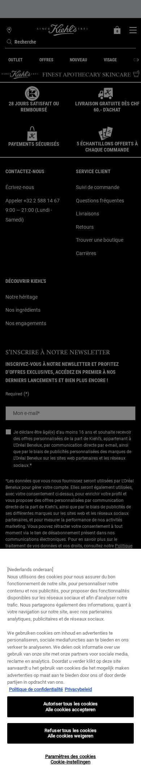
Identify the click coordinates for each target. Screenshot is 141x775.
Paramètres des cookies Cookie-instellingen (70, 759)
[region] (70, 662)
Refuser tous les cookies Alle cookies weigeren (70, 733)
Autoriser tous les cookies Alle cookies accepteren (70, 706)
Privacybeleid (78, 689)
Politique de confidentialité (36, 689)
